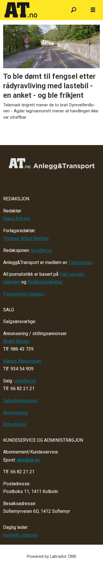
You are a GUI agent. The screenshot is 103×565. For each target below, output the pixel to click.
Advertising (14, 424)
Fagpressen (80, 262)
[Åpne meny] (93, 10)
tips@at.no (41, 250)
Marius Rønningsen (22, 361)
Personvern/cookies (23, 294)
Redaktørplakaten (44, 282)
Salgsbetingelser (20, 400)
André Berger (16, 341)
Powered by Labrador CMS (51, 556)
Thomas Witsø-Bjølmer (26, 238)
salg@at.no (25, 381)
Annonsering (15, 412)
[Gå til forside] (32, 10)
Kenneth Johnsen (20, 535)
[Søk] (73, 10)
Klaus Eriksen (16, 218)
